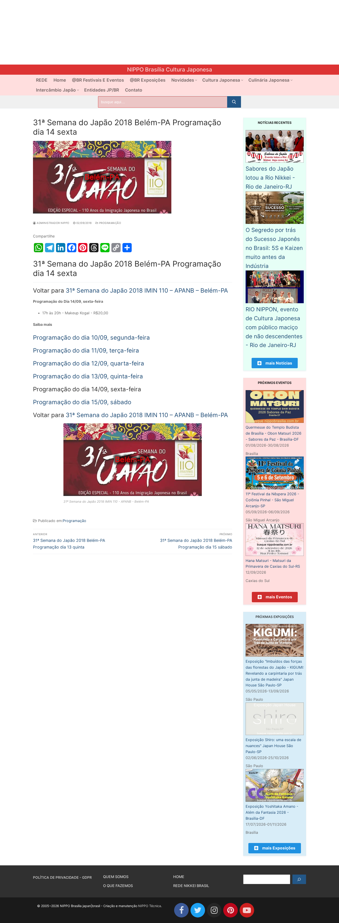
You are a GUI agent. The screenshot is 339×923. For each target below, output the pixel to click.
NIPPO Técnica (149, 906)
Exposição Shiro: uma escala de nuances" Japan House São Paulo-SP (273, 745)
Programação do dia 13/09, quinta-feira (88, 376)
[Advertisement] (138, 32)
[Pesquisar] (299, 879)
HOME (178, 876)
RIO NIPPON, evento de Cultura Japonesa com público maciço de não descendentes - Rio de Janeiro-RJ (274, 327)
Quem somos (115, 876)
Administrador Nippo (52, 223)
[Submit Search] (234, 102)
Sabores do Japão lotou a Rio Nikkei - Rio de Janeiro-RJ (270, 177)
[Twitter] (197, 910)
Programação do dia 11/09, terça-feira (86, 350)
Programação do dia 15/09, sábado (82, 402)
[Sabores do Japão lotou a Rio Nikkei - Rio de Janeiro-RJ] (275, 161)
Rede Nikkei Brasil (191, 885)
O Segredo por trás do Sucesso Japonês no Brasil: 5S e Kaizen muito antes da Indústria (274, 248)
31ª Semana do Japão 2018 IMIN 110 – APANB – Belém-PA (147, 290)
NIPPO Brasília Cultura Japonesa (169, 69)
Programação (109, 223)
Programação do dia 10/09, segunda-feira (91, 337)
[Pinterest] (230, 910)
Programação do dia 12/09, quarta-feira (88, 363)
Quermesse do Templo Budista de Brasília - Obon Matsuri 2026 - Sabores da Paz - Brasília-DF (273, 433)
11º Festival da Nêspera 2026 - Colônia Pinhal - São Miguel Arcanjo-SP (272, 500)
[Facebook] (181, 910)
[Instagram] (214, 910)
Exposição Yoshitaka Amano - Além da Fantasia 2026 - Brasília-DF (272, 812)
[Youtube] (247, 910)
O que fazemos (118, 885)
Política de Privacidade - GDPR (62, 877)
